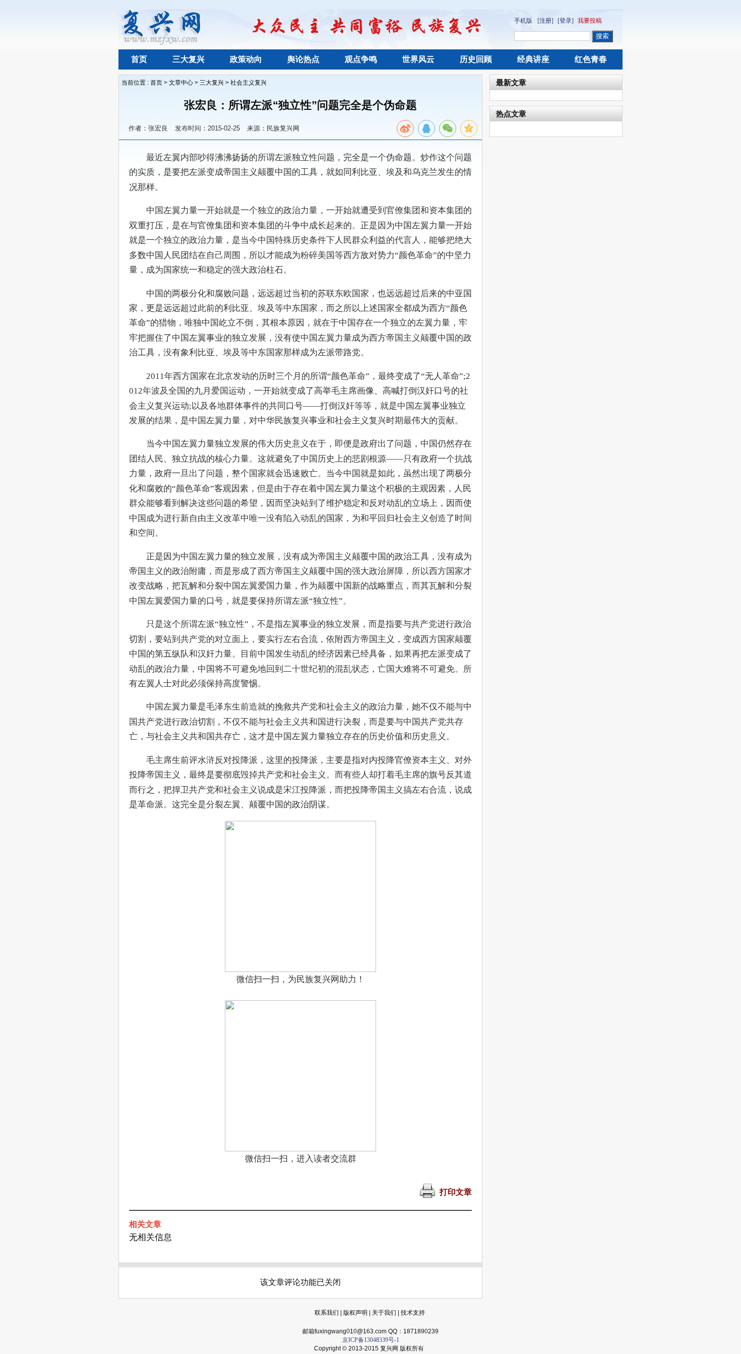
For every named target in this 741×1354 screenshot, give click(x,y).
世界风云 (418, 59)
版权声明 (355, 1312)
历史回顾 (476, 59)
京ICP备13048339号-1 (370, 1339)
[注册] (545, 20)
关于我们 (384, 1312)
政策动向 (246, 59)
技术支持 (413, 1312)
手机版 (523, 20)
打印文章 (456, 1192)
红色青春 (591, 59)
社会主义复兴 (248, 82)
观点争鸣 (361, 59)
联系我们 (327, 1312)
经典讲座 (533, 59)
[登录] (566, 20)
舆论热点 (303, 59)
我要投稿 (590, 20)
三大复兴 (188, 59)
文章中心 (181, 82)
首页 (139, 59)
